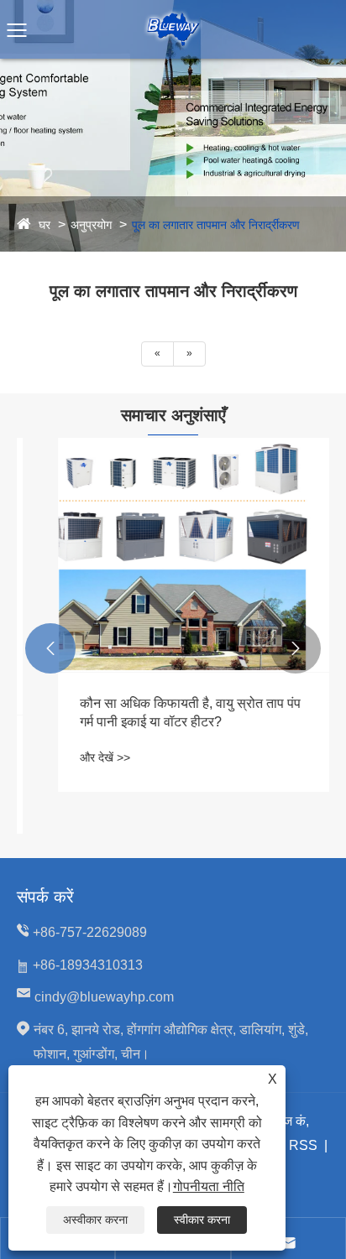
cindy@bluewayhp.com (104, 997)
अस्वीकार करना (95, 1219)
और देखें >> (81, 757)
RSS (303, 1145)
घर (44, 225)
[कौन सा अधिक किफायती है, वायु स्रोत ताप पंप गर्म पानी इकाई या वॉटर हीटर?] (173, 555)
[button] (50, 648)
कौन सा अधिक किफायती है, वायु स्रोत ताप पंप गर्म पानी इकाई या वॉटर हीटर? (166, 712)
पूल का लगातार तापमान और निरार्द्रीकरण (216, 225)
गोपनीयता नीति (208, 1186)
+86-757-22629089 (90, 932)
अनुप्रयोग (91, 225)
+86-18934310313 (88, 965)
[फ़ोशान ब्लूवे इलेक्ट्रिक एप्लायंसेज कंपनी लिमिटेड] (173, 16)
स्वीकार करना (202, 1219)
